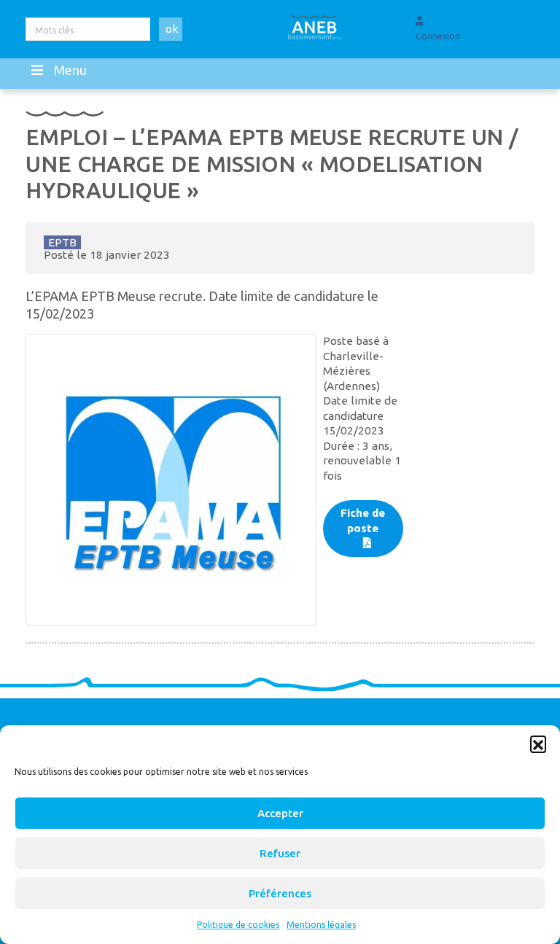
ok (172, 29)
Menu (70, 70)
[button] (538, 743)
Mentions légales (321, 924)
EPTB (62, 242)
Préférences (280, 893)
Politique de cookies (238, 924)
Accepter (280, 813)
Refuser (280, 853)
